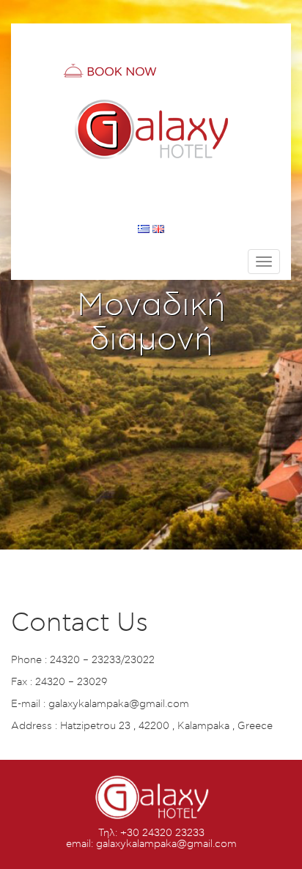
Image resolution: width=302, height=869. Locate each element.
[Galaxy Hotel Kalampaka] (151, 128)
